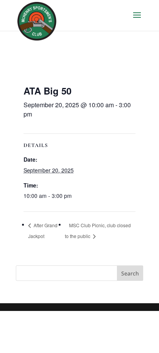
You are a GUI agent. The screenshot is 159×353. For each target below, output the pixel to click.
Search (130, 273)
